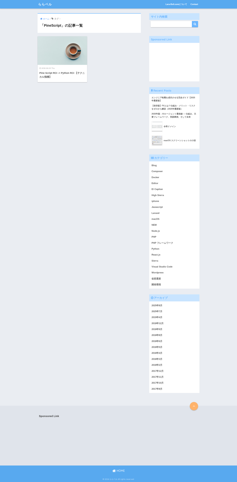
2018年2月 (157, 365)
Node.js (156, 231)
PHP (154, 237)
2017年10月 (158, 383)
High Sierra (158, 195)
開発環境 (156, 284)
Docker (155, 177)
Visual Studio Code (162, 266)
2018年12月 (158, 323)
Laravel (156, 213)
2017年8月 (157, 389)
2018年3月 (157, 359)
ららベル (45, 4)
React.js (156, 254)
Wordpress (157, 272)
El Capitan (157, 189)
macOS (155, 219)
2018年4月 (157, 353)
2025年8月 (157, 305)
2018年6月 (157, 341)
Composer (157, 171)
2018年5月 (157, 347)
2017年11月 (158, 377)
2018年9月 (157, 329)
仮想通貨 (156, 278)
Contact (194, 4)
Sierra (155, 260)
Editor (155, 183)
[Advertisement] (174, 62)
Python (155, 249)
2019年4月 (157, 317)
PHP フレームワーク (162, 243)
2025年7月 (157, 311)
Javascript (157, 207)
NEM (154, 225)
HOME (120, 470)
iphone (155, 201)
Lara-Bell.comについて (176, 4)
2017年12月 (158, 371)
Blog (154, 165)
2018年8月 (157, 335)
